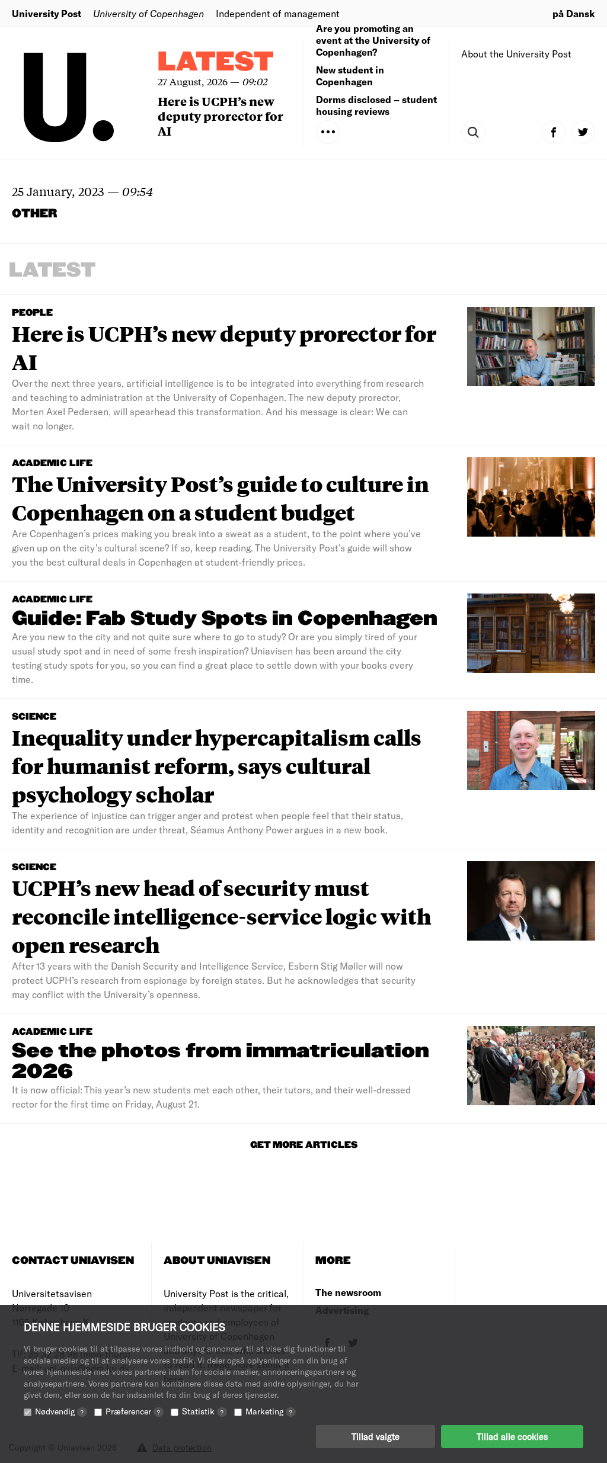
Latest (216, 62)
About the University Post (516, 53)
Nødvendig (59, 1411)
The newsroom (348, 1292)
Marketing (268, 1411)
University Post (46, 13)
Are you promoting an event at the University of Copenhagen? (373, 40)
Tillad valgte (376, 1436)
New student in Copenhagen (350, 75)
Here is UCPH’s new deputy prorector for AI (220, 115)
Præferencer (133, 1411)
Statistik (202, 1411)
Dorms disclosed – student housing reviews (376, 105)
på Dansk (573, 13)
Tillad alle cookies (512, 1436)
